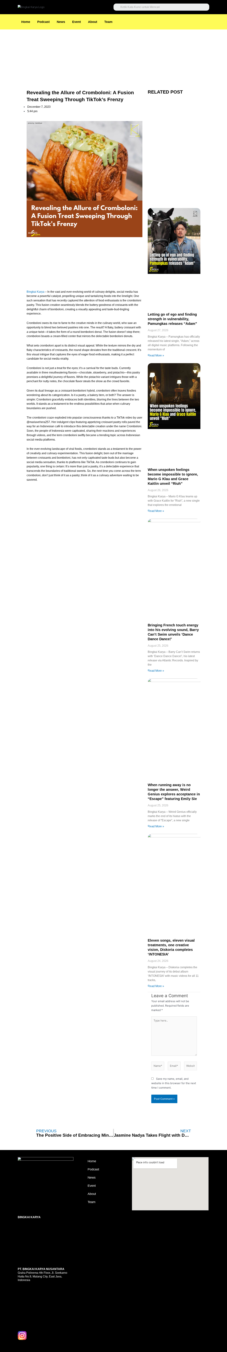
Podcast (43, 22)
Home (25, 22)
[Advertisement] (106, 56)
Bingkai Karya (35, 291)
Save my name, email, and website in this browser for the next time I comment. (173, 1083)
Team (108, 22)
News (61, 22)
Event (76, 22)
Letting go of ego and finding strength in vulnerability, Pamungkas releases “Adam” (172, 319)
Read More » (156, 355)
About (92, 22)
